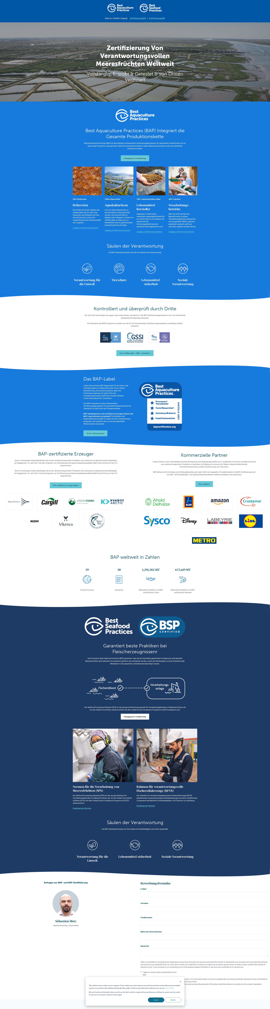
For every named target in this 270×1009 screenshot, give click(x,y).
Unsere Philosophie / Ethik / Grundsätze (134, 353)
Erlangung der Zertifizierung (135, 158)
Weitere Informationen (95, 433)
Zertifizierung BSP (157, 18)
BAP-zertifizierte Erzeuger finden (66, 485)
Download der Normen (82, 808)
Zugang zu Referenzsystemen (85, 228)
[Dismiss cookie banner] (180, 981)
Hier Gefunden (204, 484)
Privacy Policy (169, 988)
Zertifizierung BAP (138, 18)
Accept (156, 1000)
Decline (173, 1000)
